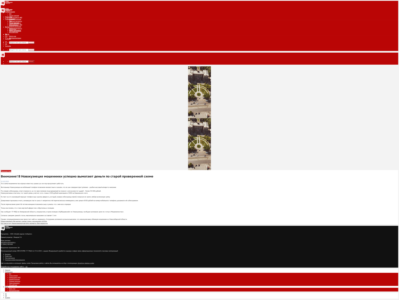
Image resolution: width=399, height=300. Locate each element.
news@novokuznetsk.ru (8, 242)
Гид (10, 21)
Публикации (10, 19)
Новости (8, 17)
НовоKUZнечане (15, 19)
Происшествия (6, 171)
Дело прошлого (15, 30)
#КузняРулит (13, 32)
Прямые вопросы (15, 21)
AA (26, 267)
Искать (31, 42)
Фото (7, 27)
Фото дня (12, 36)
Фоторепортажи (15, 38)
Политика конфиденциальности (15, 260)
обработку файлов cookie (86, 263)
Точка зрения (14, 16)
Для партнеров (10, 258)
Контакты (8, 254)
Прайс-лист (8, 256)
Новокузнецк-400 (15, 17)
